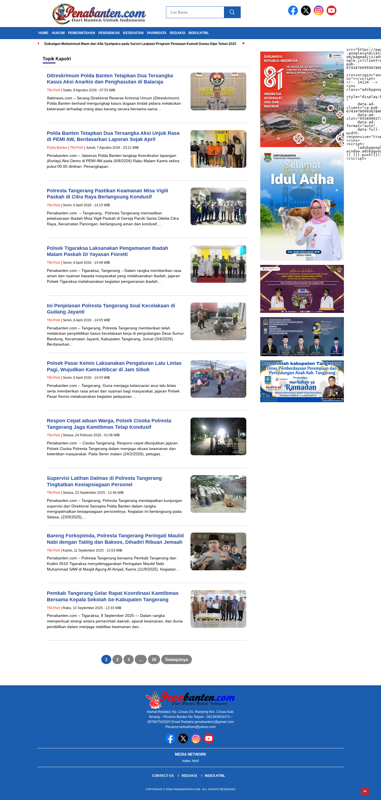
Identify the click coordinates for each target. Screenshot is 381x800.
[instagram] (319, 14)
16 (154, 659)
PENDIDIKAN (109, 33)
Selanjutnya (176, 659)
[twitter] (307, 14)
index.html (199, 33)
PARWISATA (157, 33)
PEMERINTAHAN (81, 33)
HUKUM (58, 33)
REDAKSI (177, 33)
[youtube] (332, 14)
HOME (43, 33)
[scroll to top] (365, 791)
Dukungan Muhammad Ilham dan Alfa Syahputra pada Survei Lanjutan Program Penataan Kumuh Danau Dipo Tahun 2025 (140, 44)
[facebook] (294, 14)
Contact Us (163, 776)
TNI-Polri (53, 90)
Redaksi (189, 776)
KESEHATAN (133, 33)
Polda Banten (57, 148)
